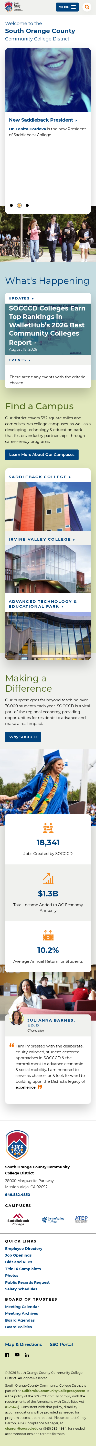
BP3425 (12, 1407)
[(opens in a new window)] (21, 1220)
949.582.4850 (17, 1194)
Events (17, 360)
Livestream (20, 194)
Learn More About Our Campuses (41, 454)
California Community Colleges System (53, 1391)
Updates (19, 298)
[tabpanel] (48, 101)
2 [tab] (19, 205)
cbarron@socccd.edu (21, 1428)
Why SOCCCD (23, 736)
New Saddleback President (41, 120)
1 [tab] (11, 205)
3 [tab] (27, 205)
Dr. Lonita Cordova (27, 128)
